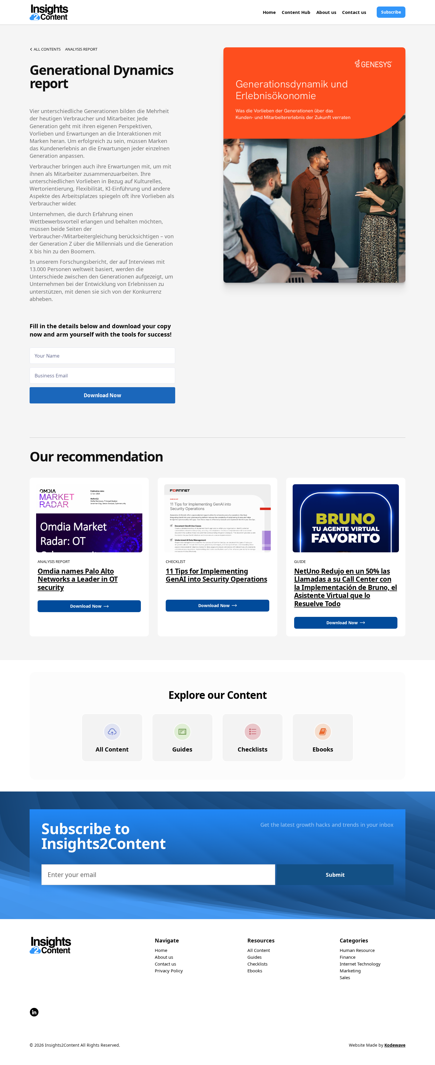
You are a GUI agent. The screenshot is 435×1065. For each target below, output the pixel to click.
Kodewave (394, 1045)
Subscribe (391, 12)
